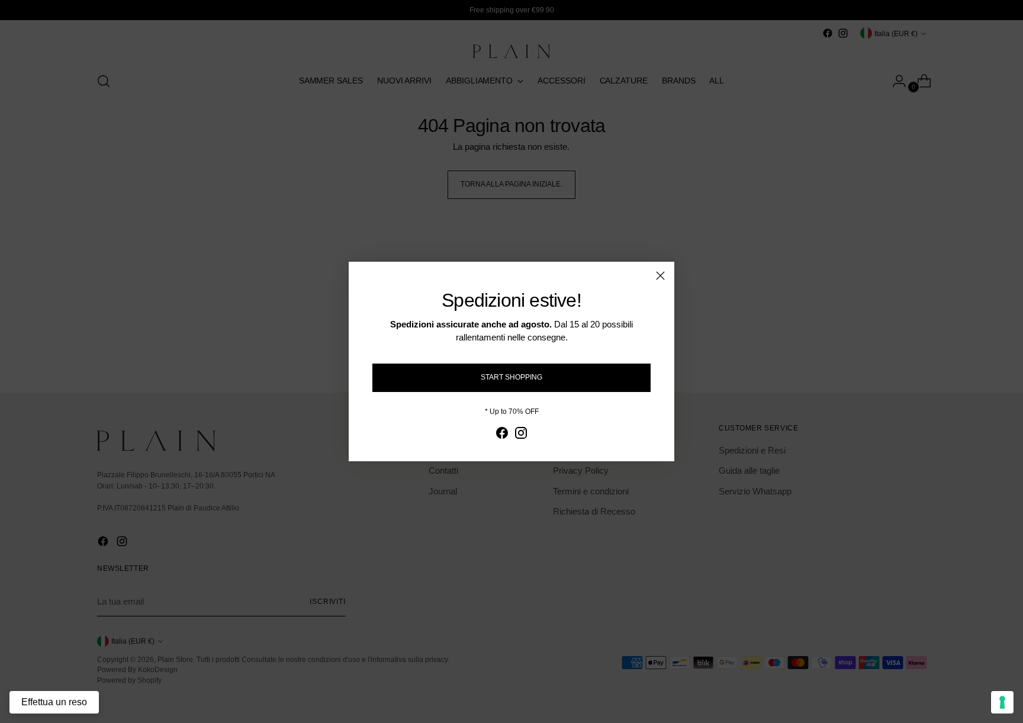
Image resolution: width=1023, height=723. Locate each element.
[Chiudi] (660, 275)
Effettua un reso (54, 702)
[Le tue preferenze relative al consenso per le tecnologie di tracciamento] (1002, 702)
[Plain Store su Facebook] (502, 435)
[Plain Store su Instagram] (521, 435)
